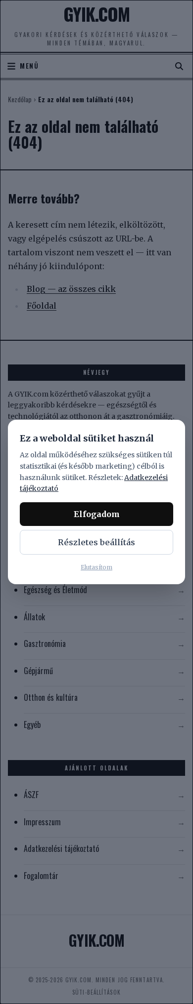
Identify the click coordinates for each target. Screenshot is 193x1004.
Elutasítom (96, 567)
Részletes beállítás (96, 542)
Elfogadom (97, 514)
